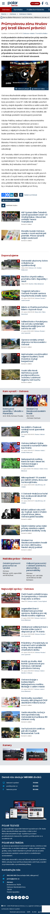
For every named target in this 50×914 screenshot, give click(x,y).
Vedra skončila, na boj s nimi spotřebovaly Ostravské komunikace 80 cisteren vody (34, 716)
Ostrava (6, 9)
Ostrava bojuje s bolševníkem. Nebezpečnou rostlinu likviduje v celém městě (33, 683)
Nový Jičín (38, 312)
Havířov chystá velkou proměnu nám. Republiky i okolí (34, 279)
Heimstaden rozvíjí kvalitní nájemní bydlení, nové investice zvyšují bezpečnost (34, 358)
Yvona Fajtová (42, 601)
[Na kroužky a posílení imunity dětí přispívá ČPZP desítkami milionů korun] (10, 702)
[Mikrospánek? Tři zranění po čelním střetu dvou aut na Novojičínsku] (10, 481)
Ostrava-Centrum (40, 618)
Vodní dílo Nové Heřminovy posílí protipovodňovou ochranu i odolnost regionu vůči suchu (30, 375)
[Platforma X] (16, 897)
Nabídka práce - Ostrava (17, 558)
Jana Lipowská (25, 333)
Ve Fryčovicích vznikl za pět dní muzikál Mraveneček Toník (33, 731)
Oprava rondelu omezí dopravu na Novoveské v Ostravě (33, 342)
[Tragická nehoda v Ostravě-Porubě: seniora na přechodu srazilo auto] (10, 295)
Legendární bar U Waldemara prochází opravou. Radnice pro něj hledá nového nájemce (34, 612)
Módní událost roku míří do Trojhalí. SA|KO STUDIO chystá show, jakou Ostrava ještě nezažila (34, 513)
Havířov (31, 284)
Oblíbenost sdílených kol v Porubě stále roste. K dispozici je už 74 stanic (34, 629)
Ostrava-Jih (32, 268)
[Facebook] (8, 897)
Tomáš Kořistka (41, 33)
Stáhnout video (39, 89)
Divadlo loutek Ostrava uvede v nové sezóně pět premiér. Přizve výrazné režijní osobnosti (33, 234)
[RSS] (23, 897)
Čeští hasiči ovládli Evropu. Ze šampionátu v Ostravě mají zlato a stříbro (34, 596)
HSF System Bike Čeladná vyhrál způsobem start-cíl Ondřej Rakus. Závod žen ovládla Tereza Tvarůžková (34, 217)
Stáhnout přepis (23, 89)
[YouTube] (27, 897)
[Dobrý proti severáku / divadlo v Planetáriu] (13, 400)
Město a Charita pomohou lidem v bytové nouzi (34, 308)
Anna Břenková (26, 620)
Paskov (37, 434)
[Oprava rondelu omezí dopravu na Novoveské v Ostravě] (10, 344)
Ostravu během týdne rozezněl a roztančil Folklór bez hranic (34, 445)
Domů (3, 14)
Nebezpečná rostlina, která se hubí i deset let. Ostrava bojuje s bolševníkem (33, 463)
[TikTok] (19, 897)
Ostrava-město (25, 14)
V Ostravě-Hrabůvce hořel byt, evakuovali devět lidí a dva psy (34, 496)
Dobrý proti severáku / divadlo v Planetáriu (13, 411)
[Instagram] (12, 897)
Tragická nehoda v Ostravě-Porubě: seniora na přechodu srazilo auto (34, 293)
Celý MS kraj (39, 485)
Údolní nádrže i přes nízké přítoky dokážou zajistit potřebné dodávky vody (34, 528)
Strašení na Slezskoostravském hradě (36, 411)
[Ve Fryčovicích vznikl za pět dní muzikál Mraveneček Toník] (10, 733)
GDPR (28, 912)
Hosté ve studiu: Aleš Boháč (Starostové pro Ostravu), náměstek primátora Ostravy (32, 665)
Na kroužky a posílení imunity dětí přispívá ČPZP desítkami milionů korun (34, 700)
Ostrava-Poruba (40, 298)
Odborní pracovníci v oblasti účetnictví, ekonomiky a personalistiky (36, 567)
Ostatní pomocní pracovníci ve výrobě (11, 565)
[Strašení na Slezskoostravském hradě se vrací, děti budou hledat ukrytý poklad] (10, 544)
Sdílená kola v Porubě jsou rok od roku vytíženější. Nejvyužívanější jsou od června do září (34, 325)
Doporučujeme (9, 255)
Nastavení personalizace (17, 912)
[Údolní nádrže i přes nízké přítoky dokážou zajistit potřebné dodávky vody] (10, 530)
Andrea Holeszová (26, 452)
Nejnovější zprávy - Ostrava (17, 589)
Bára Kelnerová (39, 284)
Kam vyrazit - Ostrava (15, 391)
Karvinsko (18, 9)
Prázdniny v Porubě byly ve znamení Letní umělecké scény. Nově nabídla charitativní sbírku (34, 646)
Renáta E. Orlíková (26, 673)
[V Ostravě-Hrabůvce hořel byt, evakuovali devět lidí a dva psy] (10, 497)
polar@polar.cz (13, 879)
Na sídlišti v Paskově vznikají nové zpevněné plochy (32, 429)
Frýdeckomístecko (35, 9)
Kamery (7, 745)
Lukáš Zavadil (25, 300)
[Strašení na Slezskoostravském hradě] (36, 400)
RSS (35, 912)
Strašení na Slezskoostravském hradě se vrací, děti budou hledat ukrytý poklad (34, 544)
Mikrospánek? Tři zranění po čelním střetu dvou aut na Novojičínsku (34, 480)
